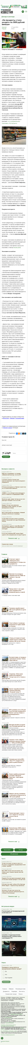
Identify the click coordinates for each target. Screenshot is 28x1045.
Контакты (22, 991)
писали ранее (17, 247)
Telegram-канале (7, 427)
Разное (21, 994)
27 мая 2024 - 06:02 (15, 28)
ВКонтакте (6, 418)
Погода (21, 849)
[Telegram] (21, 433)
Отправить (6, 456)
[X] (23, 433)
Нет (6, 974)
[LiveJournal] (25, 433)
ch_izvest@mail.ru (8, 1017)
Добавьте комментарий (7, 445)
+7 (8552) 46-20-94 (14, 1014)
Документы (6, 991)
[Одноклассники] (19, 433)
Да (6, 971)
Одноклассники (19, 418)
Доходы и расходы (7, 16)
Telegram (12, 418)
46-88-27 (20, 1014)
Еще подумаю (8, 977)
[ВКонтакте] (17, 433)
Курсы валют (7, 849)
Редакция (14, 991)
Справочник (11, 994)
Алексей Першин (6, 28)
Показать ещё (12, 538)
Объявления (14, 854)
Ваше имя (4, 440)
